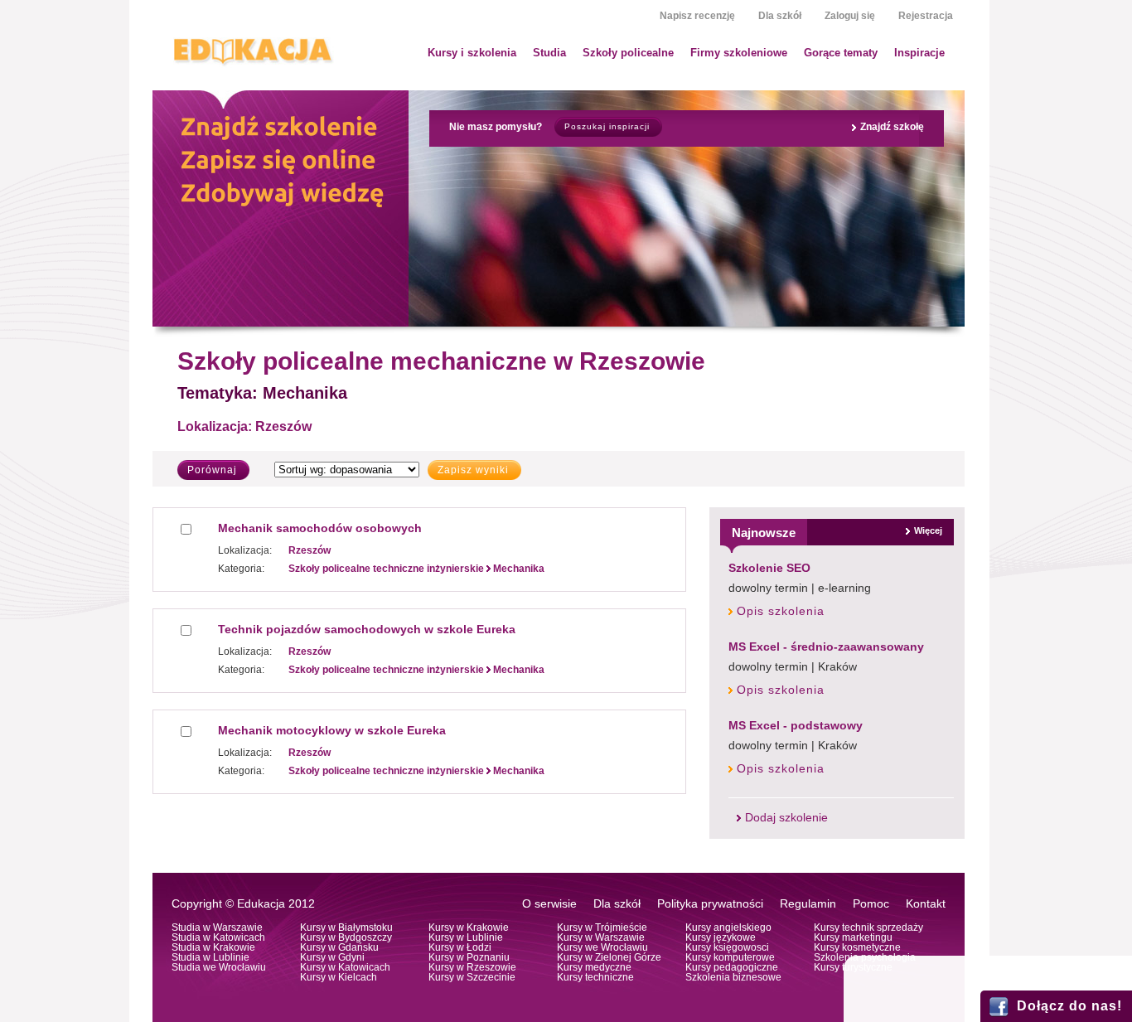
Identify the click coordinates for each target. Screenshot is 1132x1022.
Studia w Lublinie (210, 957)
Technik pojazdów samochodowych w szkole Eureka (366, 629)
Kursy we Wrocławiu (602, 947)
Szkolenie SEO (769, 567)
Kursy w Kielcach (338, 977)
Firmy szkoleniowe (738, 52)
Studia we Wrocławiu (219, 967)
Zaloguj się (850, 16)
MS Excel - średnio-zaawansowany (826, 646)
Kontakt (926, 904)
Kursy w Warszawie (601, 937)
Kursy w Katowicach (345, 967)
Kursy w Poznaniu (469, 957)
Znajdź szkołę (892, 127)
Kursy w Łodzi (459, 947)
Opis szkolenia (781, 611)
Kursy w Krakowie (468, 927)
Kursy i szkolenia (472, 52)
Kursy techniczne (595, 977)
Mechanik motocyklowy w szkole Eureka (332, 730)
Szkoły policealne (628, 52)
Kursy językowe (720, 937)
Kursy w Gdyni (332, 957)
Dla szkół (779, 16)
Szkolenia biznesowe (733, 977)
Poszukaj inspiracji (607, 126)
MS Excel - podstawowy (795, 725)
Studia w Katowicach (218, 937)
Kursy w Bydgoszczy (346, 937)
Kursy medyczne (594, 967)
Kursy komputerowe (730, 957)
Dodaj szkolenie (786, 817)
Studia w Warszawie (217, 927)
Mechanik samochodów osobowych (320, 528)
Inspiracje (919, 52)
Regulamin (808, 904)
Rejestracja (925, 16)
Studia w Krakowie (213, 947)
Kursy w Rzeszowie (472, 967)
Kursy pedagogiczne (731, 967)
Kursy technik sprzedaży (868, 927)
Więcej (928, 530)
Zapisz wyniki (473, 470)
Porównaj (212, 470)
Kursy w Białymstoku (346, 927)
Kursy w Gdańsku (339, 947)
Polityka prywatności (710, 904)
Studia (549, 52)
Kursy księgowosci (727, 947)
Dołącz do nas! (1069, 1006)
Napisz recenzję (697, 16)
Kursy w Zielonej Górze (609, 957)
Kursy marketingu (853, 937)
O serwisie (549, 904)
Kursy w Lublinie (465, 937)
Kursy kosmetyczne (857, 947)
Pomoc (871, 904)
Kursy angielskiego (728, 927)
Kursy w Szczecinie (471, 977)
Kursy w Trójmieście (602, 927)
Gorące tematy (841, 52)
